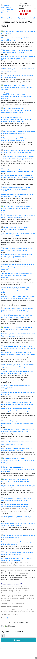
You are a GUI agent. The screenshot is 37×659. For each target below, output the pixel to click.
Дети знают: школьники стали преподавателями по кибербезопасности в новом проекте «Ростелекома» (16, 119)
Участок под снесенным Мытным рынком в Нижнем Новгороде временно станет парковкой (16, 275)
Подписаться (18, 640)
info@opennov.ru (9, 617)
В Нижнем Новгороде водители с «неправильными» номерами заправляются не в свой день (17, 469)
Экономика (13, 18)
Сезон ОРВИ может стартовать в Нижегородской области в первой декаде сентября (16, 96)
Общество (4, 18)
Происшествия (23, 18)
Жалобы (33, 18)
